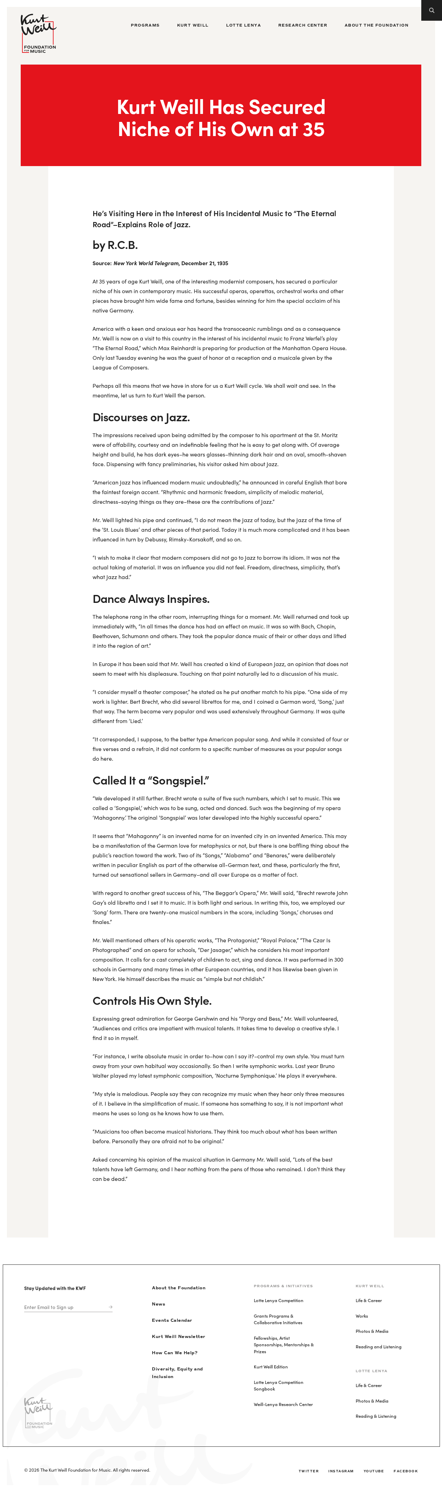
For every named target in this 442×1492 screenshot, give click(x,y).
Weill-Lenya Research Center (283, 1404)
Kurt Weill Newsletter (178, 1336)
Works (362, 1315)
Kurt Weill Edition (271, 1366)
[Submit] (109, 1307)
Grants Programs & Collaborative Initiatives (278, 1319)
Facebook (406, 1471)
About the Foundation (377, 25)
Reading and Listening (379, 1346)
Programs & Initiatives (283, 1286)
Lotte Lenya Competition (279, 1300)
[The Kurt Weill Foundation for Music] (39, 33)
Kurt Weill (193, 25)
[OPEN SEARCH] (431, 10)
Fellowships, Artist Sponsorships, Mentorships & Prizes (284, 1345)
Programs (145, 25)
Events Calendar (172, 1320)
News (158, 1304)
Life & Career (369, 1300)
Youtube (374, 1471)
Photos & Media (372, 1331)
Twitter (309, 1471)
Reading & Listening (376, 1416)
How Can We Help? (175, 1353)
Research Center (302, 25)
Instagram (341, 1471)
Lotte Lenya (243, 25)
